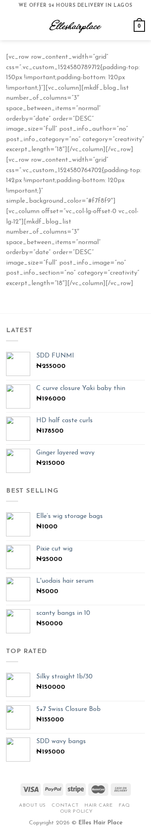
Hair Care (99, 805)
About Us (32, 805)
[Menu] (11, 26)
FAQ (124, 805)
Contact (65, 805)
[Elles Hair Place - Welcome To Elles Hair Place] (76, 26)
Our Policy (76, 811)
